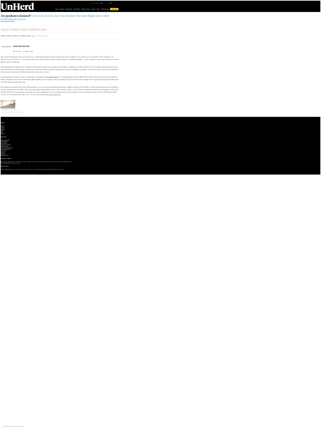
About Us (3, 153)
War (2, 132)
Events (93, 9)
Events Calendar (5, 140)
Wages (44, 29)
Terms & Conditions (6, 144)
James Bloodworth (21, 46)
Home (57, 9)
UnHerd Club (105, 9)
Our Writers (76, 9)
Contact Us (4, 150)
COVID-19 (5, 29)
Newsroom (69, 9)
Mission (62, 9)
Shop (98, 9)
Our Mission (4, 143)
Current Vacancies (5, 149)
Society (3, 133)
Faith (2, 130)
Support (3, 152)
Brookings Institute (52, 77)
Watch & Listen (85, 9)
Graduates (14, 29)
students (24, 29)
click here (7, 163)
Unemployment (34, 29)
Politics (2, 126)
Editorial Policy (4, 155)
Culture (3, 127)
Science (3, 129)
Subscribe (114, 9)
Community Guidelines (7, 147)
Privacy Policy (4, 146)
